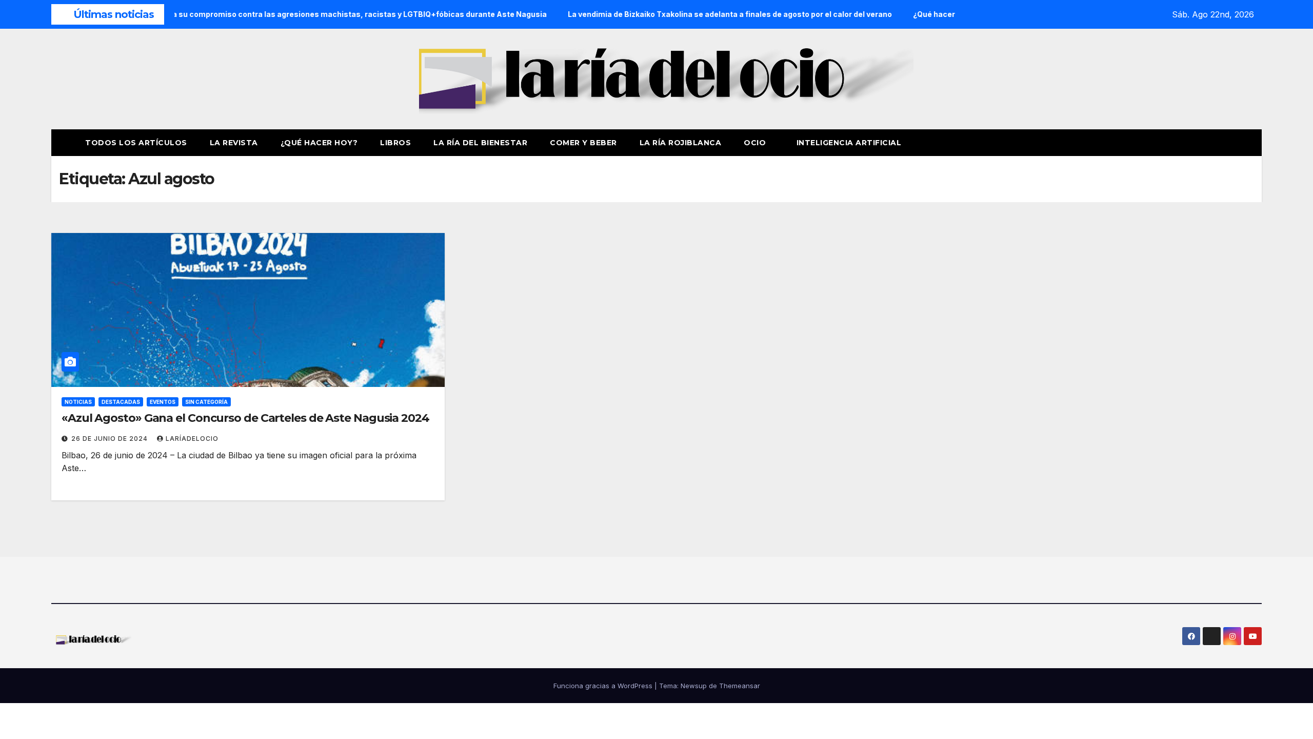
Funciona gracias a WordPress (603, 686)
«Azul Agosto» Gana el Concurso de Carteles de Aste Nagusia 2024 (245, 418)
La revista (234, 142)
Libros (395, 142)
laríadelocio (192, 438)
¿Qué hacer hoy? (319, 142)
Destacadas (121, 402)
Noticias (78, 402)
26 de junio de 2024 (110, 438)
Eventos (162, 402)
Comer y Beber (583, 142)
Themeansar (739, 686)
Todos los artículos (136, 142)
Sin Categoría (206, 402)
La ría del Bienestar (480, 142)
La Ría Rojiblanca (681, 142)
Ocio (756, 142)
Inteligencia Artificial (849, 142)
